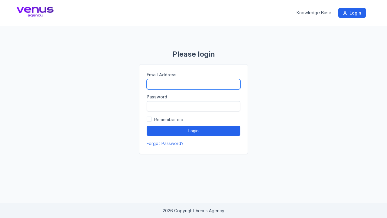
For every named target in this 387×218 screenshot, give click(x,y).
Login (354, 12)
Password (157, 96)
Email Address (162, 74)
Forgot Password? (165, 143)
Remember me (168, 119)
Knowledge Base (314, 12)
